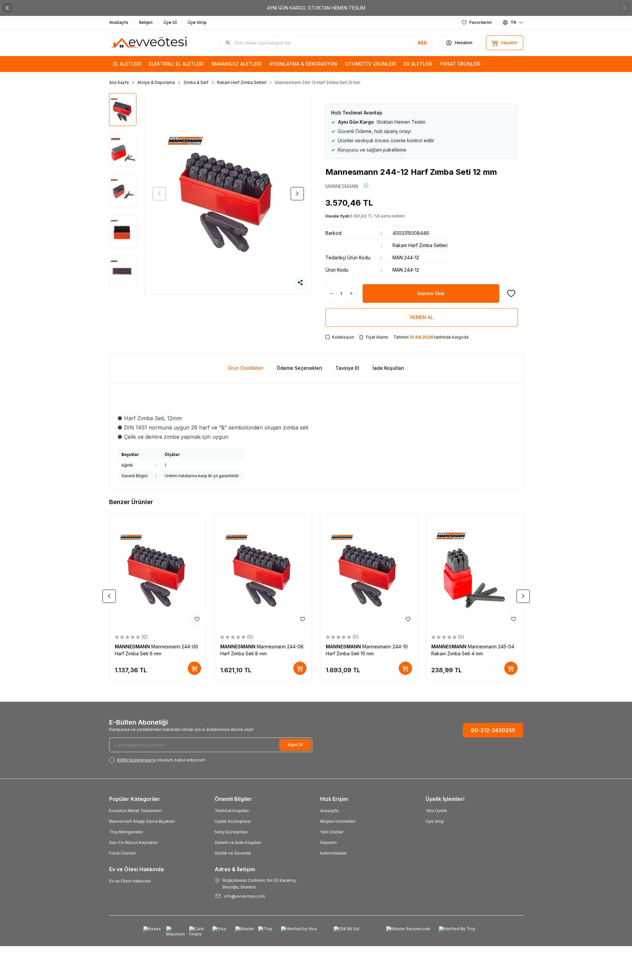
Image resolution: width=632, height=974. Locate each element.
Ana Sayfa (119, 82)
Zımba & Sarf (195, 82)
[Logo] (149, 43)
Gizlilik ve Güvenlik (233, 853)
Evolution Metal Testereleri (135, 810)
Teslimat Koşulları (232, 810)
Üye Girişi (435, 821)
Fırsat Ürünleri (122, 853)
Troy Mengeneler (126, 831)
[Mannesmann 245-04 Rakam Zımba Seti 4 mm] (474, 570)
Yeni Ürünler (331, 831)
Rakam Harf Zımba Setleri (241, 82)
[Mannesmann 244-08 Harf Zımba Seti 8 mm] (263, 570)
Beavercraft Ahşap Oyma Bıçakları (142, 821)
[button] (7, 8)
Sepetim (328, 842)
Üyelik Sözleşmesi (233, 821)
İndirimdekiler (333, 853)
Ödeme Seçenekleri (299, 368)
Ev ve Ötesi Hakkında (130, 880)
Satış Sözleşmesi (231, 831)
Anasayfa (329, 810)
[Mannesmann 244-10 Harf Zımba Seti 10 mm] (368, 570)
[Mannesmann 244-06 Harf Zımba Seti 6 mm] (157, 570)
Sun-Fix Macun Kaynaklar (133, 842)
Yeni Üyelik (436, 810)
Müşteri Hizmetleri (337, 821)
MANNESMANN (341, 186)
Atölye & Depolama (156, 82)
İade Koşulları (388, 368)
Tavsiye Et (347, 368)
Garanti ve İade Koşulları (238, 842)
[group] (228, 194)
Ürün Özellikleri (245, 368)
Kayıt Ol (295, 744)
